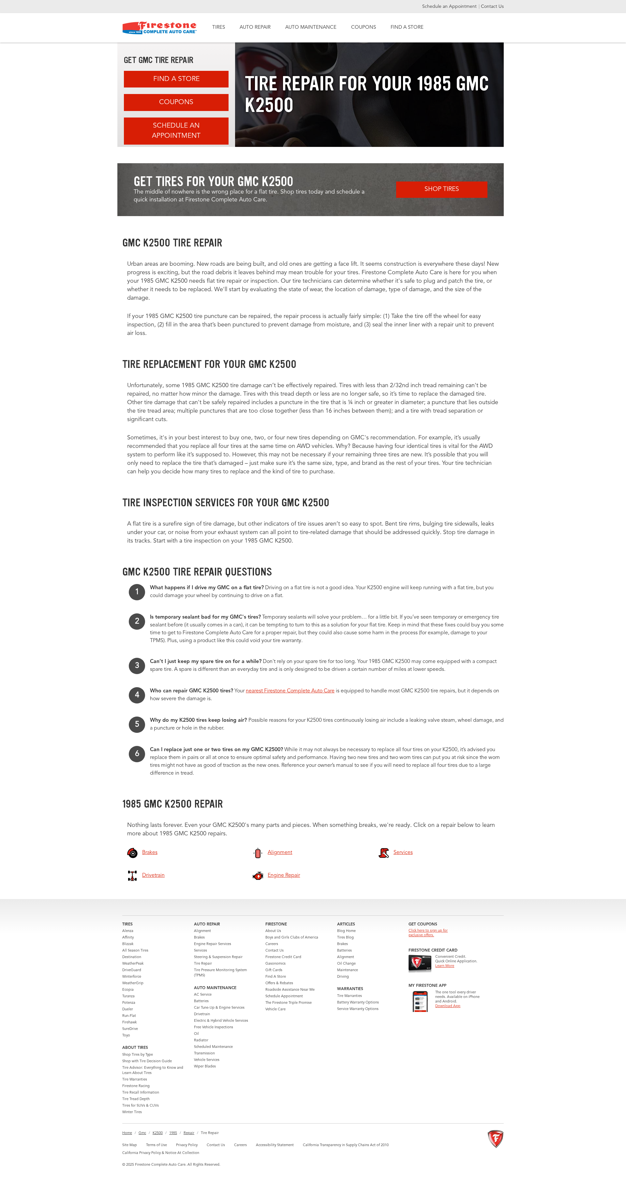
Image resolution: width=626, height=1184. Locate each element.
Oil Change (346, 964)
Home (127, 1133)
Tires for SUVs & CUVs (140, 1106)
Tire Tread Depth (136, 1099)
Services (200, 951)
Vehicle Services (206, 1060)
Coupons (176, 102)
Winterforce (131, 977)
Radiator (201, 1040)
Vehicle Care (275, 1009)
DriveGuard (131, 970)
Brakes (199, 937)
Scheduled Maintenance (213, 1047)
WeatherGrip (132, 983)
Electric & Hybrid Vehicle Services (221, 1021)
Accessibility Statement (275, 1145)
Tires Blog (345, 937)
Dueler (127, 1009)
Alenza (127, 931)
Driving (343, 977)
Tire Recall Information (140, 1093)
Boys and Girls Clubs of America (291, 937)
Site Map (129, 1145)
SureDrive (130, 1029)
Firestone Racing (136, 1086)
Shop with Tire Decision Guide (147, 1061)
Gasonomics (275, 964)
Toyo (126, 1035)
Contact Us (492, 6)
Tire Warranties (134, 1079)
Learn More (444, 966)
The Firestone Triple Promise (288, 1003)
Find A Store (176, 79)
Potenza (128, 1003)
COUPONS (363, 27)
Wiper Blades (205, 1066)
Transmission (204, 1053)
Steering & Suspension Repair (218, 957)
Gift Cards (273, 970)
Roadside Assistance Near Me (290, 990)
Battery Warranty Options (358, 1002)
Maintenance (347, 970)
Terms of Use (156, 1145)
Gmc (142, 1133)
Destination (131, 957)
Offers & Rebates (279, 983)
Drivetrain (202, 1014)
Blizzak (127, 944)
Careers (271, 944)
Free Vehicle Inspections (213, 1027)
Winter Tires (132, 1112)
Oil (196, 1034)
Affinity (128, 937)
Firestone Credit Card (283, 957)
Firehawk (129, 1022)
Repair (189, 1133)
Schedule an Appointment (450, 6)
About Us (273, 931)
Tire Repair (203, 964)
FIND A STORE (407, 27)
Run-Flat (129, 1016)
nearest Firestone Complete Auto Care (290, 691)
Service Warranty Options (358, 1009)
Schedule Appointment (284, 996)
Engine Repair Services (212, 944)
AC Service (203, 995)
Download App (447, 1006)
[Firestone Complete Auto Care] (160, 28)
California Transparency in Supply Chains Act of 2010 (346, 1145)
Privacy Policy (187, 1145)
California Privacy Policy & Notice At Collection (160, 1153)
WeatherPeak (132, 964)
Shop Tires (442, 189)
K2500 (158, 1133)
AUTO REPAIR (255, 27)
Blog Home (346, 931)
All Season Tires (135, 951)
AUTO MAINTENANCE (310, 27)
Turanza (128, 996)
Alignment (202, 931)
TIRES (218, 27)
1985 (173, 1133)
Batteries (201, 1001)
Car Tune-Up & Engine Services (219, 1008)
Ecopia (128, 990)
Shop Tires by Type (137, 1055)
